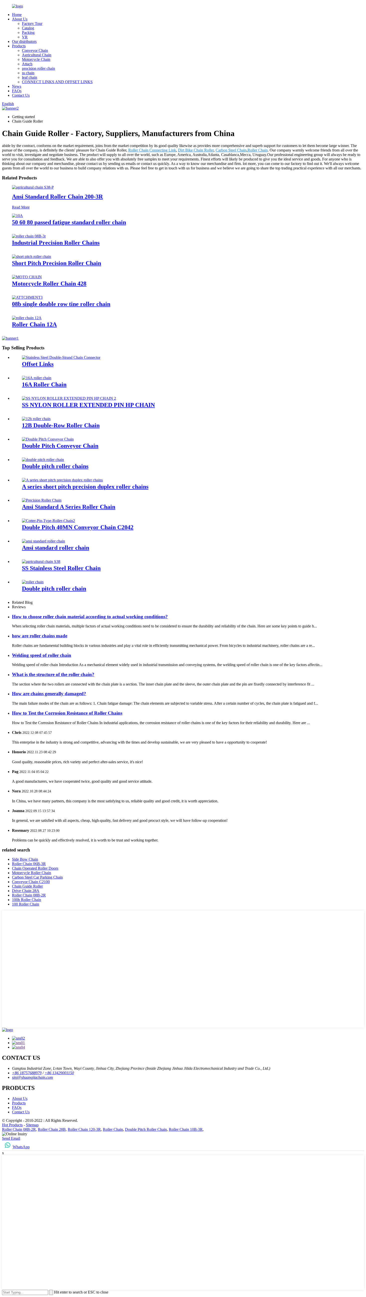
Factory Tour (32, 23)
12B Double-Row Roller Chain (61, 425)
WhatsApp (21, 1147)
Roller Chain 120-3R (84, 1129)
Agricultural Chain (36, 55)
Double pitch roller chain (54, 588)
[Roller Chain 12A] (27, 318)
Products (19, 46)
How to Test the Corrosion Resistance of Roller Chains (67, 713)
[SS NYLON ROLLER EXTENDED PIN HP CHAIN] (69, 398)
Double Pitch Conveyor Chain (60, 446)
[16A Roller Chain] (36, 378)
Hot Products (12, 1125)
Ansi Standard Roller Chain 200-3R (57, 196)
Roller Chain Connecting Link (152, 150)
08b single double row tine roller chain (61, 304)
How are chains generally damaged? (49, 693)
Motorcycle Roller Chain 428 (49, 283)
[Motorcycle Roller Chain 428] (27, 277)
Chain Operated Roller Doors (35, 868)
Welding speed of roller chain (41, 655)
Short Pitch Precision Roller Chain (56, 263)
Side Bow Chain (25, 859)
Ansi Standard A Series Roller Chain (68, 507)
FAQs (16, 91)
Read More (21, 207)
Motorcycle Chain (36, 59)
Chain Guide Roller (27, 886)
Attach (27, 64)
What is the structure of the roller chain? (53, 674)
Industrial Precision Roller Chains (56, 242)
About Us (19, 19)
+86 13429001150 (59, 1073)
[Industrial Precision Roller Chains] (29, 236)
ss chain (28, 73)
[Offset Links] (61, 357)
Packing (28, 32)
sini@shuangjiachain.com (32, 1077)
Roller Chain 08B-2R (29, 895)
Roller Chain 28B (52, 1129)
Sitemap (32, 1125)
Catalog (28, 28)
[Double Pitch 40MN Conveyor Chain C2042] (48, 521)
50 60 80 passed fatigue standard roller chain (69, 222)
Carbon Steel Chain (231, 150)
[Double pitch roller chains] (43, 460)
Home (17, 14)
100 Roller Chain (25, 904)
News (16, 86)
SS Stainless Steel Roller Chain (61, 568)
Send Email (11, 1138)
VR (25, 37)
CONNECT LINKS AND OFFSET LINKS (57, 82)
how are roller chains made (39, 635)
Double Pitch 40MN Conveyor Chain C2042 (77, 527)
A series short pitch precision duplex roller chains (85, 486)
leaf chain (29, 77)
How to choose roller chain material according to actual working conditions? (90, 616)
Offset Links (38, 364)
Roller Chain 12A (34, 324)
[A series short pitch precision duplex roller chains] (62, 480)
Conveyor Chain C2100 (31, 882)
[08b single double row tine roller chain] (27, 297)
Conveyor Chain (35, 50)
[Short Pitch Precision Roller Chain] (31, 256)
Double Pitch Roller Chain (146, 1129)
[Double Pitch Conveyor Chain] (48, 439)
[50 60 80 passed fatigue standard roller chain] (17, 216)
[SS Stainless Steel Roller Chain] (41, 561)
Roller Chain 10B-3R (186, 1129)
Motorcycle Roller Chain (31, 873)
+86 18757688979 (27, 1073)
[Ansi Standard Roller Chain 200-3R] (33, 187)
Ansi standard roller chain (55, 547)
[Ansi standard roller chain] (43, 541)
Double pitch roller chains (55, 466)
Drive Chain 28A (25, 891)
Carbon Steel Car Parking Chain (37, 877)
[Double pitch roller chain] (33, 582)
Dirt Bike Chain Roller (196, 150)
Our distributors (24, 41)
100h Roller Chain (26, 900)
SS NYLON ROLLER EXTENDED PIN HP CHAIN (88, 405)
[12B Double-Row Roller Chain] (36, 419)
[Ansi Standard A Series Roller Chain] (41, 500)
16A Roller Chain (44, 384)
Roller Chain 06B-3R (29, 864)
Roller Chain (257, 150)
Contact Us (21, 95)
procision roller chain (38, 68)
